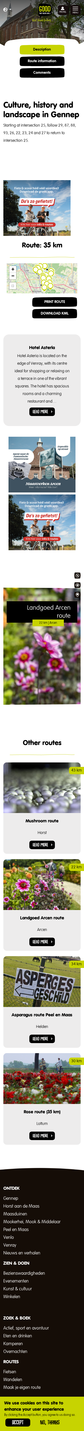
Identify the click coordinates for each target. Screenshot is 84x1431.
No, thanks (50, 1422)
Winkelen (11, 1297)
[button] (7, 10)
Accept (18, 1422)
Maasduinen (15, 1214)
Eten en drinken (17, 1336)
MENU (75, 13)
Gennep (10, 1198)
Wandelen (12, 1379)
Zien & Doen (77, 585)
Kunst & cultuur (17, 1289)
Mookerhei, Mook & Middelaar (31, 1222)
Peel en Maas (16, 1229)
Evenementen (16, 1281)
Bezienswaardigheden (24, 1273)
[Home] (42, 13)
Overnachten (15, 1351)
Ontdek (77, 575)
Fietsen (9, 1372)
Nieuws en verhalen (21, 1253)
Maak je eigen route (22, 1387)
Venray (9, 1245)
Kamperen (13, 1344)
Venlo (8, 1237)
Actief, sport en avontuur (26, 1328)
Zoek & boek (77, 595)
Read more (40, 412)
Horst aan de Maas (21, 1206)
